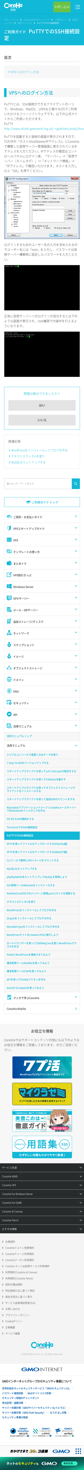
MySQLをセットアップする (28, 462)
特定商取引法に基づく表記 (20, 1290)
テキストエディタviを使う (28, 456)
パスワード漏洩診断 (12, 1393)
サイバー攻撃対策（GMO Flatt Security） (24, 1413)
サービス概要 (12, 1333)
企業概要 (10, 1327)
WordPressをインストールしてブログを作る (39, 450)
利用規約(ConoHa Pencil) (19, 1278)
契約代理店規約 (13, 1284)
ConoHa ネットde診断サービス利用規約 (27, 1266)
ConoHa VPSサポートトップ (36, 19)
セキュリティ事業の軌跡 (15, 1417)
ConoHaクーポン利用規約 (19, 1260)
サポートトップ (11, 19)
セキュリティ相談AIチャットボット (20, 1398)
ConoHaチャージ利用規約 (19, 1254)
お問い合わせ (12, 1309)
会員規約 (10, 1242)
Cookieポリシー (14, 1321)
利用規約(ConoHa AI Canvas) (21, 1272)
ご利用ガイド (61, 19)
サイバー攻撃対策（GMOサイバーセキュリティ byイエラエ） (34, 1408)
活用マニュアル (25, 22)
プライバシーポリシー (17, 1315)
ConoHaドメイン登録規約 (19, 1248)
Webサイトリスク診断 (39, 1393)
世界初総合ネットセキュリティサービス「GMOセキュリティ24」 (36, 1388)
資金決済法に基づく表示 (18, 1297)
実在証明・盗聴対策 (12, 1403)
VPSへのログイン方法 (25, 72)
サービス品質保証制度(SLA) (20, 1303)
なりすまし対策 (58, 1413)
